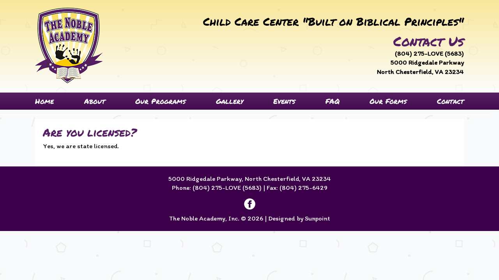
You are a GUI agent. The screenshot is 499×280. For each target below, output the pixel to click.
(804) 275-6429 (303, 187)
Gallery (229, 101)
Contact (450, 101)
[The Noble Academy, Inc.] (69, 45)
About (94, 101)
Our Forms (388, 101)
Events (284, 101)
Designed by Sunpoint (299, 218)
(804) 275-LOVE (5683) (429, 53)
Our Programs (160, 101)
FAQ (333, 101)
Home (44, 101)
